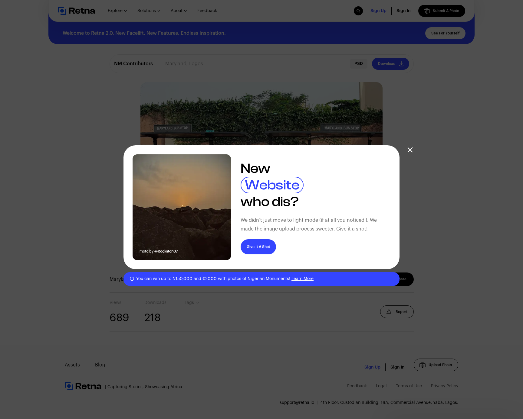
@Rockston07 (166, 251)
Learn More (302, 279)
